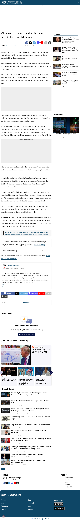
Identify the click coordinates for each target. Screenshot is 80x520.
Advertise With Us (68, 487)
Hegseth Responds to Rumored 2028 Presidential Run (69, 58)
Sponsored (30, 509)
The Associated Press (13, 265)
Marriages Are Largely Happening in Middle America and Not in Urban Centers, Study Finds (31, 448)
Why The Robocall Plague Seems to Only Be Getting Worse (69, 74)
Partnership (67, 484)
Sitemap (43, 515)
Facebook (5, 287)
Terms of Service (49, 515)
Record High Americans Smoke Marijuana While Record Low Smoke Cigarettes (64, 134)
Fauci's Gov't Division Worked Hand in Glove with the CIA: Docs (70, 66)
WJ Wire (26, 302)
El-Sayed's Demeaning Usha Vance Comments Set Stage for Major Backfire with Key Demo (70, 50)
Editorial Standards (69, 477)
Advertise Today (39, 245)
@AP (3, 284)
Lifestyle (3, 509)
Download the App (59, 500)
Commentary (4, 506)
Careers (66, 482)
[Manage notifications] (3, 516)
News (2, 503)
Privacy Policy (38, 515)
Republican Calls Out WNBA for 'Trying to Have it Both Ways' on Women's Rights (30, 410)
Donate (29, 506)
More (11, 268)
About (29, 500)
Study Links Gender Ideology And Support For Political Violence (70, 82)
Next (3, 469)
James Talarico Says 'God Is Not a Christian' (27, 454)
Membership (31, 503)
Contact (22, 268)
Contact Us (67, 480)
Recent (16, 268)
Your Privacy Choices (41, 519)
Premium (3, 500)
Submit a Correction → (45, 251)
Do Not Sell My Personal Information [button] (60, 515)
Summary (6, 268)
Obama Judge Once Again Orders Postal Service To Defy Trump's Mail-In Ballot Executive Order (70, 40)
